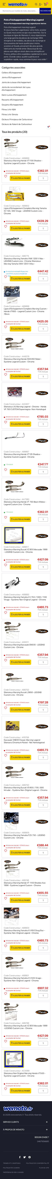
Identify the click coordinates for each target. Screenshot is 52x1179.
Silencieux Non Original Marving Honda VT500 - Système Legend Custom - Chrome (24, 1074)
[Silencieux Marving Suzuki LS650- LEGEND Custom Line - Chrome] (26, 678)
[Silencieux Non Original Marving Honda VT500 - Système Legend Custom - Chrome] (26, 1059)
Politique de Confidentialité (37, 1163)
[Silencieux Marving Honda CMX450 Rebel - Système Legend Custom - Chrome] (26, 345)
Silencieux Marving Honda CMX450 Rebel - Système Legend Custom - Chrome (22, 360)
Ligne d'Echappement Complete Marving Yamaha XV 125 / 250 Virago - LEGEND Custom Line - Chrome (25, 211)
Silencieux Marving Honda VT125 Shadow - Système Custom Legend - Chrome (22, 455)
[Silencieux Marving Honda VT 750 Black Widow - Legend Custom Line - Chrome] (26, 487)
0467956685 (43, 1141)
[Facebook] (20, 1157)
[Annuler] (36, 4)
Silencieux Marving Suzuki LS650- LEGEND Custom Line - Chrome (23, 693)
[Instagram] (30, 1157)
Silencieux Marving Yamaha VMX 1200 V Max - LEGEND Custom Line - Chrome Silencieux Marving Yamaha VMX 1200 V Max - (24, 261)
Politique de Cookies (11, 1168)
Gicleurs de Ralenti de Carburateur (17, 124)
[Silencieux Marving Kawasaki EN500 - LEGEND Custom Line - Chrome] (26, 630)
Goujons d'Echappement (12, 105)
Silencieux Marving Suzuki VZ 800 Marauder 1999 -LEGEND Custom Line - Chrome (25, 1027)
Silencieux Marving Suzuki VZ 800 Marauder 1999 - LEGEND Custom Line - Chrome (25, 550)
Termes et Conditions (12, 1163)
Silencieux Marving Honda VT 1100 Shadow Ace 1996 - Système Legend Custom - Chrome (24, 884)
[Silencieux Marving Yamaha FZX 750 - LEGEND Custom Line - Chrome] (26, 821)
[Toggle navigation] (4, 5)
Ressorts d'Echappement (13, 100)
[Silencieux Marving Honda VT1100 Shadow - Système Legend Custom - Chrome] (26, 146)
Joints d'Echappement (11, 77)
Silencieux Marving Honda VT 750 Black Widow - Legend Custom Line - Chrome (25, 503)
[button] (41, 4)
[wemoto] (18, 1109)
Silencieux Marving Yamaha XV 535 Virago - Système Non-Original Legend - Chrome (23, 979)
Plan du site (44, 1168)
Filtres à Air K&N (9, 109)
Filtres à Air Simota (10, 114)
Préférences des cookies (13, 1172)
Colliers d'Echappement (12, 72)
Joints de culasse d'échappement (16, 82)
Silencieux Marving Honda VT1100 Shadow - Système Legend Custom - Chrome (23, 162)
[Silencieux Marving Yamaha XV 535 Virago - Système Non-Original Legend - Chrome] (26, 964)
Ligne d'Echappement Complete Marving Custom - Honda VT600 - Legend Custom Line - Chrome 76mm (26, 311)
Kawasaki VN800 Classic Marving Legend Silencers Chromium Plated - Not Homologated (24, 741)
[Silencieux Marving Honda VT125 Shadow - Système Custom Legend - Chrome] (26, 440)
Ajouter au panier (21, 178)
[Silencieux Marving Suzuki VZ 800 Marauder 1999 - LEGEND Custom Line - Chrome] (26, 535)
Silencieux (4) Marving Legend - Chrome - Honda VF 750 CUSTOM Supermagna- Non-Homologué (25, 408)
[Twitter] (24, 1157)
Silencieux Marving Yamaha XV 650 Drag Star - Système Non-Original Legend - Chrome (24, 931)
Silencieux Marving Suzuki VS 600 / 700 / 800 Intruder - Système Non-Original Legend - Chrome (25, 788)
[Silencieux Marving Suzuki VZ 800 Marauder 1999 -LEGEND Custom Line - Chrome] (26, 1011)
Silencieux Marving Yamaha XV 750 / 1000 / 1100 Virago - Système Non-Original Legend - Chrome (25, 598)
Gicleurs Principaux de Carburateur (17, 119)
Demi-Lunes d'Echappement (14, 95)
